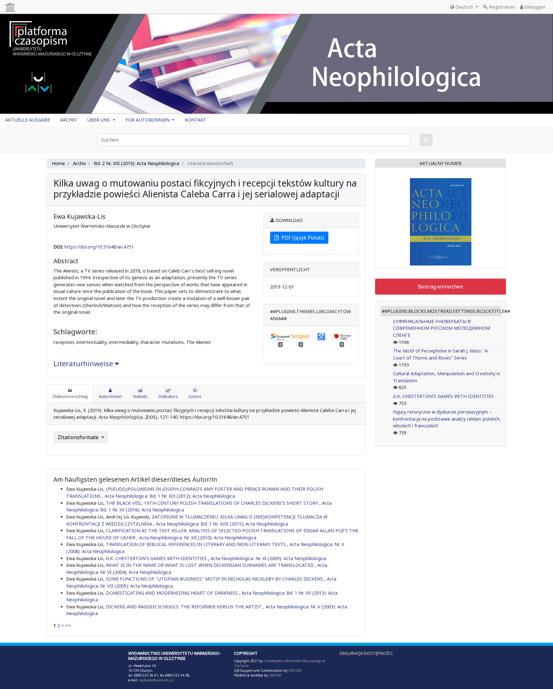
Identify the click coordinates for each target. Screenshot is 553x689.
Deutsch (464, 7)
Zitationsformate (79, 437)
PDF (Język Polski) (301, 237)
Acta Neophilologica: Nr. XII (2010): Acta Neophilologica (197, 538)
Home (58, 163)
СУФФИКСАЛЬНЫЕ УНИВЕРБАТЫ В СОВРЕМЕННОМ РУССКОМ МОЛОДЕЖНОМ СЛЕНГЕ (441, 328)
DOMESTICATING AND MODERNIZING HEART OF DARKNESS (172, 593)
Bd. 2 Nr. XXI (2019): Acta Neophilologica (136, 163)
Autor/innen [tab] (110, 396)
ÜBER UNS (99, 120)
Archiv (79, 163)
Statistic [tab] (140, 396)
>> (68, 625)
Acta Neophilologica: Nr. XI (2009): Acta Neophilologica (268, 558)
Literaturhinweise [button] (84, 363)
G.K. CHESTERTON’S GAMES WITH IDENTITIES (157, 558)
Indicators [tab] (168, 396)
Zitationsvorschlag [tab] (70, 396)
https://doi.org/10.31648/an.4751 (99, 247)
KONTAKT (195, 120)
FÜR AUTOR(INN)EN (148, 120)
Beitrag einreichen (440, 286)
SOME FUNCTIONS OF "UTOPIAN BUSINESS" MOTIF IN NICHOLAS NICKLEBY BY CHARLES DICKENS (215, 579)
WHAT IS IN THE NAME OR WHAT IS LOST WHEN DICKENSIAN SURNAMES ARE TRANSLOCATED (210, 565)
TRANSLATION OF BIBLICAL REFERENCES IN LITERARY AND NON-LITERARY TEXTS (196, 544)
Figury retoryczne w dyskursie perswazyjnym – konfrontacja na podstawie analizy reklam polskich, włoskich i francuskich (447, 419)
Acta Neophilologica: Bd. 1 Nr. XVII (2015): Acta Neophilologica (222, 524)
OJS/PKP (274, 675)
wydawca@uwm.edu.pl (156, 680)
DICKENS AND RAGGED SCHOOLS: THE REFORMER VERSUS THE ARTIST (184, 607)
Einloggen (534, 7)
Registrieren (501, 7)
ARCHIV (68, 120)
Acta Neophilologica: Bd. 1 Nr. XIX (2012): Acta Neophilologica (170, 496)
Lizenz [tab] (195, 396)
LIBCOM (294, 670)
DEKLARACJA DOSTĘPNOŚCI (366, 653)
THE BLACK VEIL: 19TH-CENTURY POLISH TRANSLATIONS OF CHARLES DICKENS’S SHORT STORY (212, 503)
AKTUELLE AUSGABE (27, 120)
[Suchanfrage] (426, 140)
